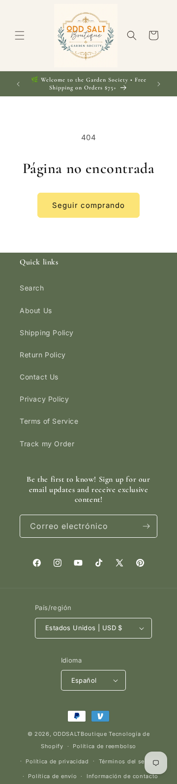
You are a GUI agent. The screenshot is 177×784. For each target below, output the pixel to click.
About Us (36, 310)
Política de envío (52, 776)
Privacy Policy (44, 399)
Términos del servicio (130, 761)
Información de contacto (122, 776)
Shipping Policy (47, 332)
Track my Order (47, 443)
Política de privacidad (57, 761)
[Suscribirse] (146, 526)
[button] (19, 35)
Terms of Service (49, 421)
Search (32, 288)
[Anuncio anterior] (18, 84)
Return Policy (43, 354)
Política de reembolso (104, 746)
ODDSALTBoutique (80, 733)
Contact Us (39, 377)
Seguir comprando (88, 205)
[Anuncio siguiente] (159, 84)
